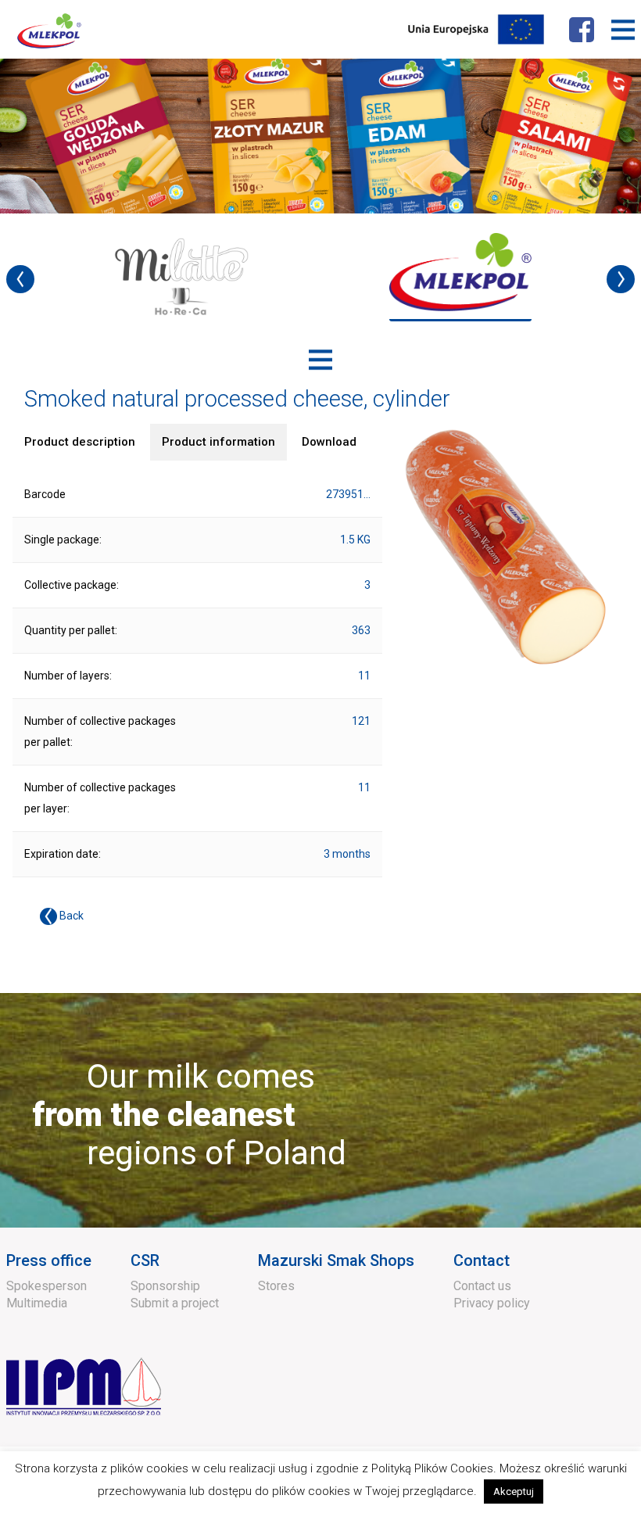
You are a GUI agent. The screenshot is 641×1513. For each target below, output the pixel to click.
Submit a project (175, 1303)
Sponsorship (165, 1285)
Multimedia (36, 1303)
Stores (276, 1285)
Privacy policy (491, 1303)
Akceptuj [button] (513, 1491)
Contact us (482, 1285)
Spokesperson (46, 1285)
